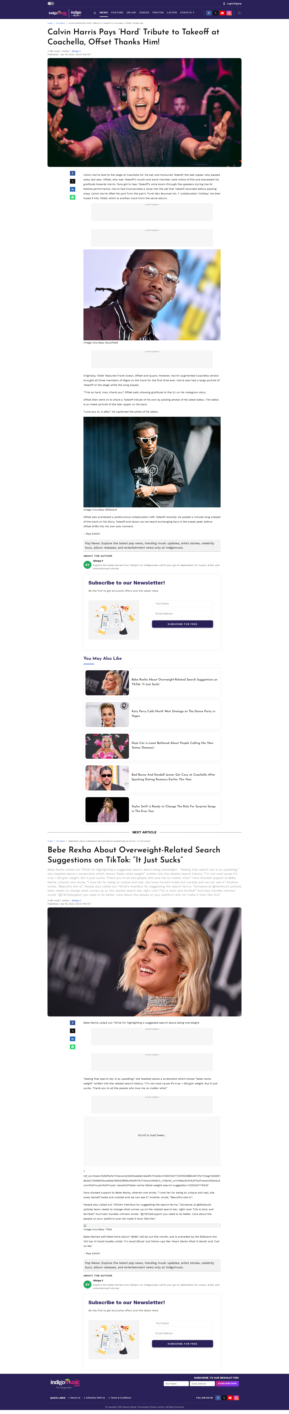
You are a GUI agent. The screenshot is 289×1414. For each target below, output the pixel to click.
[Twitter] (215, 13)
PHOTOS (158, 12)
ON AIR (131, 12)
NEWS (104, 12)
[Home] (94, 13)
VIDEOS (144, 12)
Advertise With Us (95, 1397)
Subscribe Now (227, 1383)
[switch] (50, 3)
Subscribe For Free (182, 624)
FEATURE (117, 12)
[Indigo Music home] (65, 13)
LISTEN (172, 12)
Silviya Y (76, 51)
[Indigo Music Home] (65, 1384)
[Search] (239, 13)
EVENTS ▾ (187, 12)
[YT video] (222, 13)
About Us (75, 1397)
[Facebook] (209, 13)
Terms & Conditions (121, 1397)
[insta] (229, 13)
